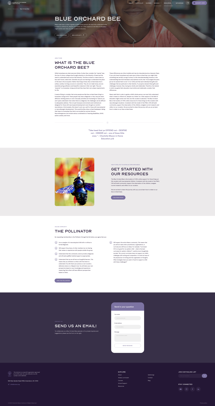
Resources (15, 9)
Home (9, 9)
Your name (117, 314)
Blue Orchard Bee (24, 9)
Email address (118, 323)
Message (116, 332)
